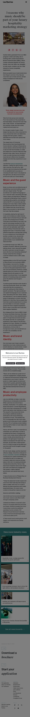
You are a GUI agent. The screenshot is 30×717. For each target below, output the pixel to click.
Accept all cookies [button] (10, 363)
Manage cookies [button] (20, 363)
